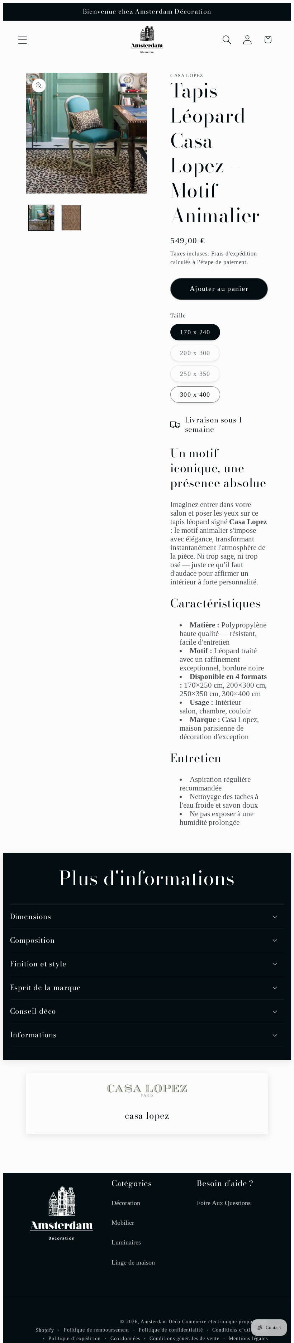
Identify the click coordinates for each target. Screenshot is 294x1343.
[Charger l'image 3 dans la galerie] (71, 218)
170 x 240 (195, 332)
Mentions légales (248, 1338)
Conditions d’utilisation (240, 1330)
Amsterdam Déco (160, 1321)
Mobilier (123, 1222)
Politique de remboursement (96, 1330)
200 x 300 (200, 355)
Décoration (126, 1202)
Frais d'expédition (234, 253)
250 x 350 (200, 376)
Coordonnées (125, 1338)
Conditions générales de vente (184, 1338)
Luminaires (126, 1242)
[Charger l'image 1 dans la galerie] (41, 218)
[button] (22, 39)
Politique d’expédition (74, 1338)
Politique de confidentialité (171, 1330)
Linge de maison (133, 1262)
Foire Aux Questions (224, 1202)
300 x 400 (195, 394)
